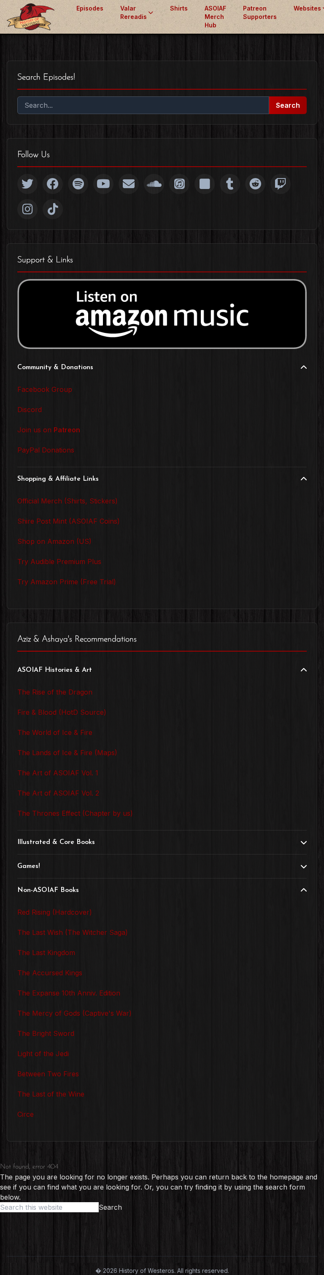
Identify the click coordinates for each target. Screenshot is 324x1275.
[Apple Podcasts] (179, 184)
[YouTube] (103, 184)
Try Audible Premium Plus (59, 561)
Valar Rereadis (133, 12)
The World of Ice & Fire (54, 732)
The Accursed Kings (49, 973)
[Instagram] (27, 209)
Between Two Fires (48, 1074)
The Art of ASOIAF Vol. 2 (58, 793)
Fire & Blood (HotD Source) (61, 712)
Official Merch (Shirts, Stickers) (67, 501)
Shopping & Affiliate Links (58, 479)
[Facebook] (53, 184)
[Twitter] (27, 184)
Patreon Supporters (260, 12)
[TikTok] (53, 209)
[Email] (129, 184)
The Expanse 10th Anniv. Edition (68, 993)
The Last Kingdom (46, 952)
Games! (28, 866)
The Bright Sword (45, 1033)
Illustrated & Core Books (56, 842)
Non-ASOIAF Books (48, 890)
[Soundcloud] (154, 184)
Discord (29, 409)
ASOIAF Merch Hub (215, 17)
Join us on (48, 430)
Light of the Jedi (43, 1053)
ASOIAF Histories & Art (54, 670)
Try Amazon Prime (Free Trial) (66, 582)
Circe (25, 1114)
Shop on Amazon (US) (54, 541)
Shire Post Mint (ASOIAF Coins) (68, 521)
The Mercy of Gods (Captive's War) (74, 1013)
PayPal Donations (45, 450)
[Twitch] (280, 184)
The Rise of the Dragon (54, 692)
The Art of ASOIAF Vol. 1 (57, 773)
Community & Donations (55, 367)
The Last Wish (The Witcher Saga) (72, 932)
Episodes (89, 8)
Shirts (179, 8)
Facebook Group (44, 389)
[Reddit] (255, 184)
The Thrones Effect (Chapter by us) (75, 813)
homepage (286, 1177)
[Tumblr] (230, 184)
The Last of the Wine (50, 1094)
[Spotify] (78, 184)
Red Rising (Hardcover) (54, 912)
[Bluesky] (204, 184)
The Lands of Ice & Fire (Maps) (67, 752)
